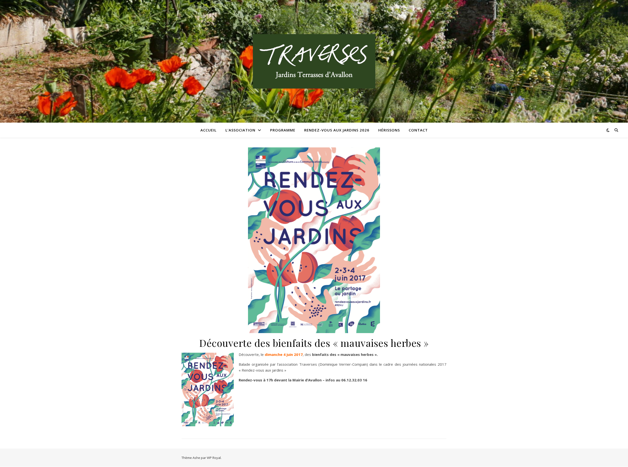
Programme (282, 130)
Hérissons (389, 130)
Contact (418, 130)
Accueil (208, 130)
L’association (240, 130)
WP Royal (214, 457)
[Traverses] (314, 61)
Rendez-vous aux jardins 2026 (336, 130)
